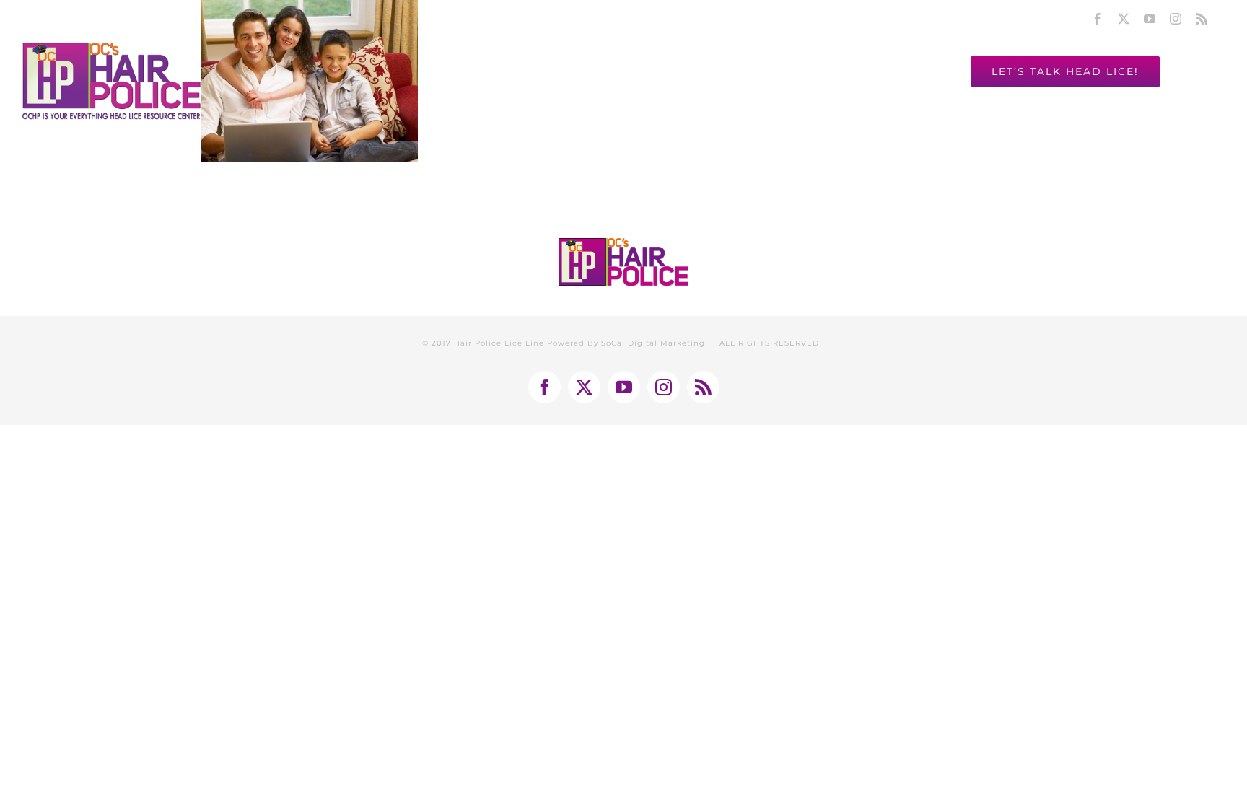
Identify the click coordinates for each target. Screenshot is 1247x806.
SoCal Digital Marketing (653, 343)
